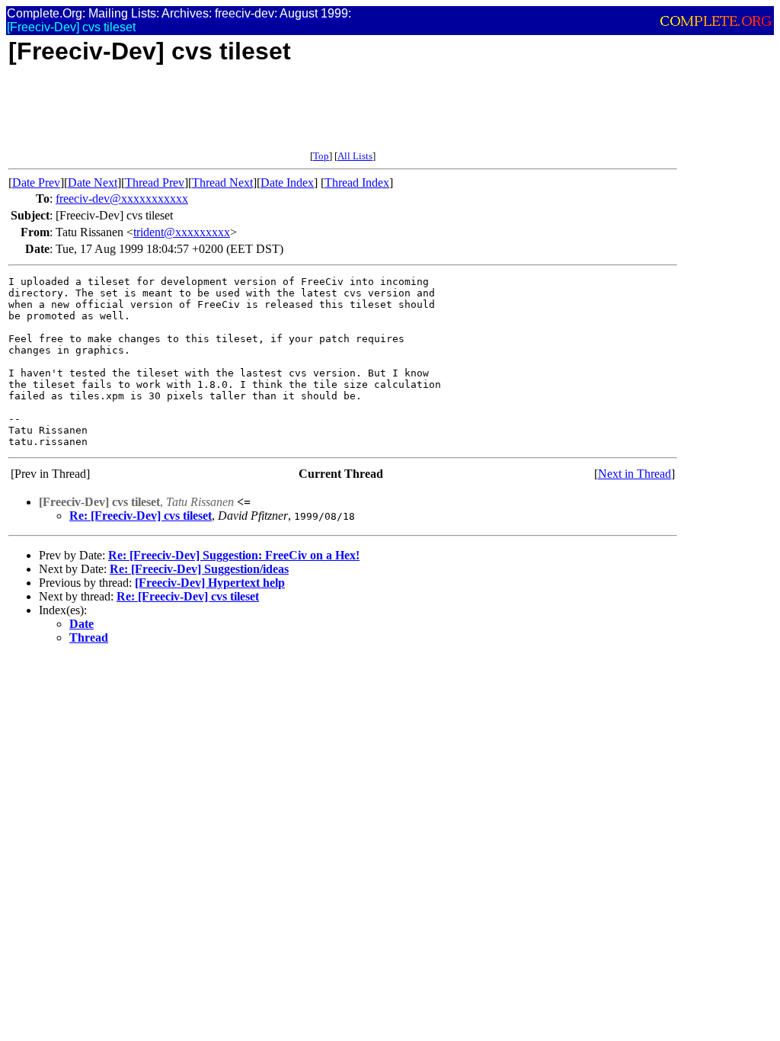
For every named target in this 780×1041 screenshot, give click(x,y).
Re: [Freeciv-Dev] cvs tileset (140, 515)
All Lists (354, 156)
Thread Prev (154, 182)
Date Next (92, 182)
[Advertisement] (285, 116)
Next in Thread (634, 473)
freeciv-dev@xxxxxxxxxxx (122, 198)
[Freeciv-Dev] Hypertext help (210, 582)
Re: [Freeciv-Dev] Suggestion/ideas (199, 568)
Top (321, 156)
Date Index (287, 182)
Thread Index (356, 182)
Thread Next (222, 182)
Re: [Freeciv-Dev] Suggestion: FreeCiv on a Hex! (234, 555)
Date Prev (36, 182)
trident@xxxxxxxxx (181, 232)
